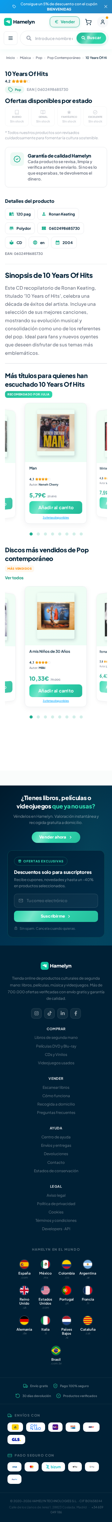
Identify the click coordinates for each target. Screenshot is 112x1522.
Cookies (56, 1212)
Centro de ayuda (56, 1137)
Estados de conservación (56, 1170)
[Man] (56, 432)
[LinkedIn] (62, 1013)
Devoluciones (56, 1153)
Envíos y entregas (56, 1145)
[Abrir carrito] (88, 22)
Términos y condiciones (56, 1220)
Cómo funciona (56, 1095)
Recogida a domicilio (56, 1104)
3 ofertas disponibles (56, 517)
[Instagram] (36, 1013)
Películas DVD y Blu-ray (56, 1046)
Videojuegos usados (56, 1063)
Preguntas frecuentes (56, 1112)
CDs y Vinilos (56, 1054)
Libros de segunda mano (56, 1037)
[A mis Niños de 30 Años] (56, 615)
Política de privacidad (56, 1203)
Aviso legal (56, 1195)
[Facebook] (75, 1013)
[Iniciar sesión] (102, 22)
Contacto (56, 1162)
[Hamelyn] (19, 22)
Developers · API (56, 1228)
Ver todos (14, 577)
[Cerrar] (105, 6)
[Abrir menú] (10, 38)
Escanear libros (56, 1087)
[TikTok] (49, 1013)
